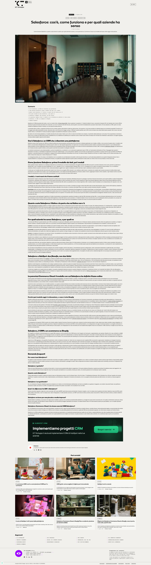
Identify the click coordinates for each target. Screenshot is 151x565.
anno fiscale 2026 (63, 123)
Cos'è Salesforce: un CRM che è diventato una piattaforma (42, 108)
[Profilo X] (36, 450)
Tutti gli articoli (102, 563)
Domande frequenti (33, 120)
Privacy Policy (127, 563)
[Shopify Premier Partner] (28, 2)
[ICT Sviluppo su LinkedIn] (29, 557)
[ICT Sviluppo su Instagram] (31, 557)
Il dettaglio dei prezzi (81, 261)
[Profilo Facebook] (38, 450)
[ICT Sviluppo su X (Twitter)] (26, 557)
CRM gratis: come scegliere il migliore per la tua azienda (73, 484)
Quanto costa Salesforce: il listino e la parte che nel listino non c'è (46, 112)
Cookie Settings (121, 563)
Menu (134, 4)
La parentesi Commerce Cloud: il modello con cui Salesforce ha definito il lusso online (49, 117)
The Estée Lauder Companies (59, 304)
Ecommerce (59, 518)
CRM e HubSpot (73, 18)
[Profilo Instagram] (40, 450)
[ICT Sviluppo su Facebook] (24, 557)
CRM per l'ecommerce (91, 270)
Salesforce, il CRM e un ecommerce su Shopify (39, 118)
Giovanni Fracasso (26, 491)
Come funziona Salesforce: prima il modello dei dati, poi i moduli (44, 110)
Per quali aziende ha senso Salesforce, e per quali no (42, 113)
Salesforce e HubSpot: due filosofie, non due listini (41, 115)
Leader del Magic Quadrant (114, 301)
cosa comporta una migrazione (106, 318)
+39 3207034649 (48, 552)
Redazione (71, 14)
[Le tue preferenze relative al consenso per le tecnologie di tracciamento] (2, 563)
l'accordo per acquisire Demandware (55, 278)
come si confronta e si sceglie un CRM (36, 270)
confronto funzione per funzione (79, 318)
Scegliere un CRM (81, 18)
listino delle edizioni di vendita (35, 205)
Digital (67, 18)
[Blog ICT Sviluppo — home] (19, 4)
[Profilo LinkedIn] (34, 450)
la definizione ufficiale (109, 146)
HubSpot (47, 258)
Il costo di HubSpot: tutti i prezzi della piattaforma (30, 521)
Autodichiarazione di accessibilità (111, 563)
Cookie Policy (133, 563)
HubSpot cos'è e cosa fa (104, 484)
